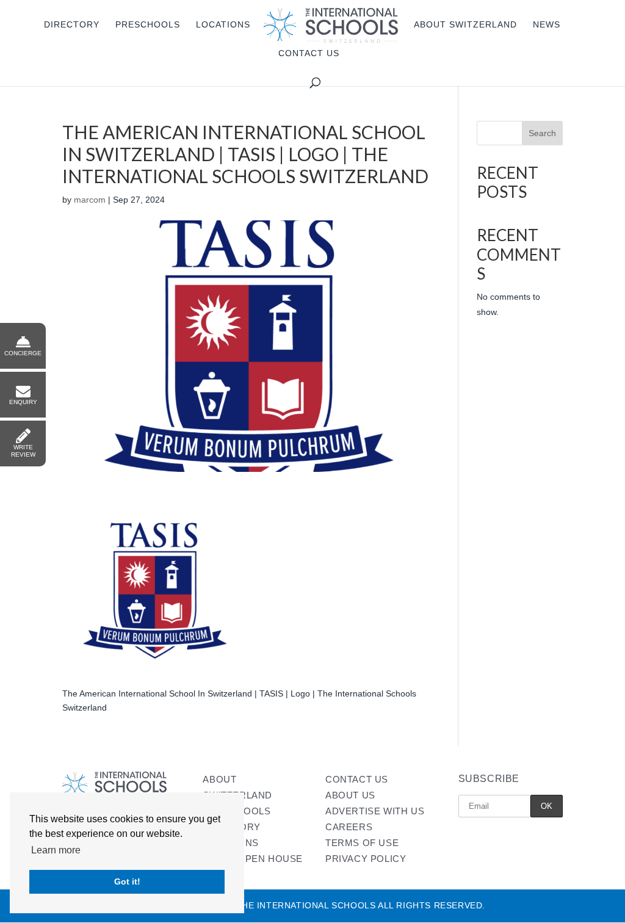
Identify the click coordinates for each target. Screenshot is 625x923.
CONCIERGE (23, 353)
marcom (90, 200)
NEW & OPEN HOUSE (253, 858)
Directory (71, 24)
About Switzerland (465, 24)
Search (542, 133)
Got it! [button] (127, 881)
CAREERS (348, 827)
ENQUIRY (23, 402)
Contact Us (308, 53)
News (546, 24)
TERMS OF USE (362, 843)
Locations (223, 24)
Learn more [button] (56, 850)
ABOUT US (350, 795)
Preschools (147, 24)
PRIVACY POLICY (365, 858)
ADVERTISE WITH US (374, 811)
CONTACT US (356, 779)
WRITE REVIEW (23, 451)
